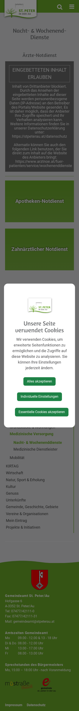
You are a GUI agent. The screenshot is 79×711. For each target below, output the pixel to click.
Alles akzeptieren (39, 381)
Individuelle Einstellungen (39, 397)
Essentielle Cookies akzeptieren (42, 412)
